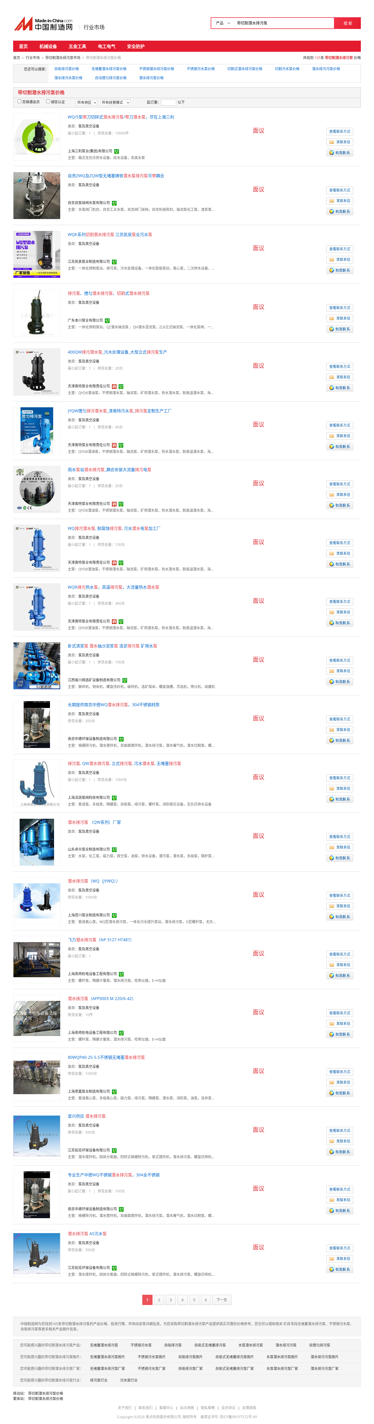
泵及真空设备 (88, 126)
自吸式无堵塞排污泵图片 (234, 1356)
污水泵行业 (129, 1380)
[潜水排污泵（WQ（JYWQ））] (36, 900)
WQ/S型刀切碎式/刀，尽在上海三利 (121, 117)
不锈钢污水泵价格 (201, 68)
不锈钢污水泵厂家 (152, 1368)
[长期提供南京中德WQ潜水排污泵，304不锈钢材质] (37, 724)
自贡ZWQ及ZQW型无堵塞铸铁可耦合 (116, 175)
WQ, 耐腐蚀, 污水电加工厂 (114, 528)
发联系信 (343, 141)
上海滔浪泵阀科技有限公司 (89, 797)
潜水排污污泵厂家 (325, 1368)
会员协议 (228, 1407)
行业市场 (94, 27)
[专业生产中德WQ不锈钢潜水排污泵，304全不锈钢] (37, 1194)
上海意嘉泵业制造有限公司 (89, 1091)
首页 (23, 46)
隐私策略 (208, 1407)
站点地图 (187, 1407)
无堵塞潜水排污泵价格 (109, 68)
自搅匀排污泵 (319, 1345)
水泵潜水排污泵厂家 (282, 1368)
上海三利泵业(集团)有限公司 (90, 151)
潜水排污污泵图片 (325, 1356)
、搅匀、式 (109, 293)
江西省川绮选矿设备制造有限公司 (94, 679)
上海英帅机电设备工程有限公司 (92, 973)
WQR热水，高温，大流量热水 (113, 587)
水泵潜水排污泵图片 (282, 1356)
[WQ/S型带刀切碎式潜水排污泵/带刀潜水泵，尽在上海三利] (36, 136)
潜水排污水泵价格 (68, 77)
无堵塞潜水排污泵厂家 (107, 1368)
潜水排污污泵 (286, 1345)
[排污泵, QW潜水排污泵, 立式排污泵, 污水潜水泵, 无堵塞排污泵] (36, 782)
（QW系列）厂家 (94, 822)
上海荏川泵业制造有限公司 (89, 915)
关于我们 (125, 1407)
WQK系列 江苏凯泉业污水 (110, 234)
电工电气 (106, 46)
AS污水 (87, 1233)
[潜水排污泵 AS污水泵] (36, 1253)
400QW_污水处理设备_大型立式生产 (117, 352)
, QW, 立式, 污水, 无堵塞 (124, 763)
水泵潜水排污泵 (250, 1345)
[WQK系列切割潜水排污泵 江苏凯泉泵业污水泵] (36, 253)
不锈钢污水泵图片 (152, 1356)
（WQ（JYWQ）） (94, 881)
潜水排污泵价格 (151, 77)
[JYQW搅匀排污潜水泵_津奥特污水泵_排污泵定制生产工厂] (36, 430)
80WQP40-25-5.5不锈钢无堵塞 (106, 1057)
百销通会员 (31, 101)
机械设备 (48, 46)
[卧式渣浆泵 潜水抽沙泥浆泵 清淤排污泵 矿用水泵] (36, 665)
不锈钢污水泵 (141, 1345)
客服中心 (166, 1407)
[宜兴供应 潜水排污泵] (36, 1135)
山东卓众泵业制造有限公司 (89, 849)
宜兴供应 (87, 1116)
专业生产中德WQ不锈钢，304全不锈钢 (114, 1175)
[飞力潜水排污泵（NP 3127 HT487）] (36, 959)
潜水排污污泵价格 (326, 68)
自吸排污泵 (173, 1345)
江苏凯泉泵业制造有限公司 (89, 261)
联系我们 (145, 1407)
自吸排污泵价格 (66, 68)
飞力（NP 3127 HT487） (101, 939)
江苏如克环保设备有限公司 (89, 1150)
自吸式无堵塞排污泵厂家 (234, 1368)
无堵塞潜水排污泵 (104, 1345)
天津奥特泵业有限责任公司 (89, 386)
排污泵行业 (99, 1380)
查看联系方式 (339, 131)
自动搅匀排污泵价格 (111, 77)
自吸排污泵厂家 (190, 1368)
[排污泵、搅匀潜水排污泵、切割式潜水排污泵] (37, 312)
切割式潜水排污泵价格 (244, 68)
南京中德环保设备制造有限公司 (92, 738)
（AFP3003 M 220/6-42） (102, 998)
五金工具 (77, 46)
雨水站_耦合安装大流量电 (109, 469)
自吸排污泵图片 (190, 1356)
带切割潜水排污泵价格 (45, 1393)
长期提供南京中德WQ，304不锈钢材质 (114, 704)
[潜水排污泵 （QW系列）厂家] (37, 841)
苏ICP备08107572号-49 (238, 1416)
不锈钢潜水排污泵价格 (156, 68)
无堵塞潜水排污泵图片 (107, 1356)
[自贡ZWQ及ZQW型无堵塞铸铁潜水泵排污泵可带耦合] (36, 195)
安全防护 (136, 46)
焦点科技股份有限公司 (163, 1416)
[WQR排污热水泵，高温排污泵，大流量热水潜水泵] (36, 606)
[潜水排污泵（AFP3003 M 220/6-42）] (36, 1018)
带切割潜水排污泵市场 (62, 57)
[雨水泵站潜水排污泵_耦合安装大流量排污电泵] (36, 489)
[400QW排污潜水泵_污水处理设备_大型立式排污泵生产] (36, 371)
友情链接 (249, 1407)
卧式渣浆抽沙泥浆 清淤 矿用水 (112, 646)
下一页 (222, 1299)
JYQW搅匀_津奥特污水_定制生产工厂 (120, 410)
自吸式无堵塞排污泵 (210, 1345)
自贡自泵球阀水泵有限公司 (89, 202)
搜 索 (348, 23)
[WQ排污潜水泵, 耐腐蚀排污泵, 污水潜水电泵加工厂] (36, 547)
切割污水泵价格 (287, 68)
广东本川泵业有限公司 (85, 320)
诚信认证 (58, 101)
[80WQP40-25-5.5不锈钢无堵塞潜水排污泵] (36, 1076)
